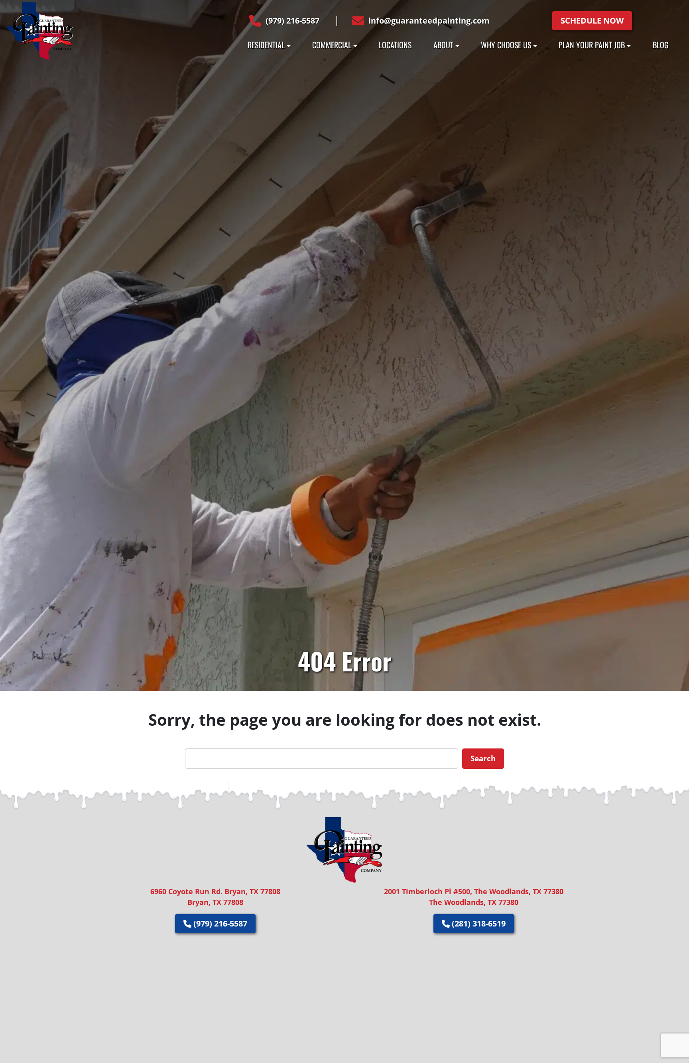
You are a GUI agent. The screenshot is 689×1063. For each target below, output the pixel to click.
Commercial (331, 45)
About (443, 45)
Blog (661, 45)
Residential (266, 45)
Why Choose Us (506, 45)
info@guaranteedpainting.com (429, 20)
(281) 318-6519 (478, 923)
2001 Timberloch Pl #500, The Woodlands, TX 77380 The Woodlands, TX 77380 (473, 897)
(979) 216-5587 (292, 20)
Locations (395, 45)
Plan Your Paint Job (592, 45)
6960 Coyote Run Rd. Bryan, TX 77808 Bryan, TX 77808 (215, 897)
